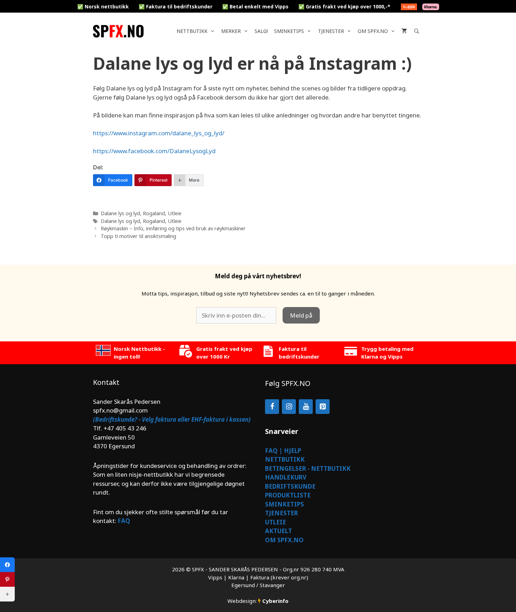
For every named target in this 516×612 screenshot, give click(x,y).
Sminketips (289, 31)
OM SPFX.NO (284, 540)
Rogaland (154, 213)
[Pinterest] (323, 406)
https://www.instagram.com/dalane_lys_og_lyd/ (158, 133)
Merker (231, 31)
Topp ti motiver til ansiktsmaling (138, 236)
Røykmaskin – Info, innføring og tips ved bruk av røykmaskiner (173, 228)
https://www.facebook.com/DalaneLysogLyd (154, 151)
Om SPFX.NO (373, 31)
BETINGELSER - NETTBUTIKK (308, 468)
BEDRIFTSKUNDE (290, 486)
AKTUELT (278, 531)
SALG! (261, 31)
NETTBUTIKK (285, 459)
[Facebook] (272, 406)
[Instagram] (289, 406)
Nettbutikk (192, 31)
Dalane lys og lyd (120, 213)
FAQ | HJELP (283, 451)
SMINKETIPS (284, 504)
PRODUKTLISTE (288, 495)
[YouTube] (306, 406)
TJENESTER (281, 513)
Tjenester (331, 31)
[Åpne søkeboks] (416, 31)
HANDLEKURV (285, 477)
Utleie (174, 213)
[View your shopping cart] (404, 31)
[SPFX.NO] (120, 31)
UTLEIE (275, 522)
